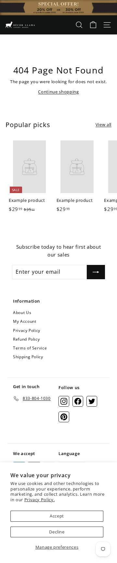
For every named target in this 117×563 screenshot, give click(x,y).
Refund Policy (26, 339)
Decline (57, 532)
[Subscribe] (96, 272)
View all (103, 124)
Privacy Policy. (39, 500)
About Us (22, 312)
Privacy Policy (26, 330)
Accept (57, 516)
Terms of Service (30, 348)
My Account (24, 321)
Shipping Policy (28, 357)
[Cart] (93, 24)
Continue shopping (58, 92)
